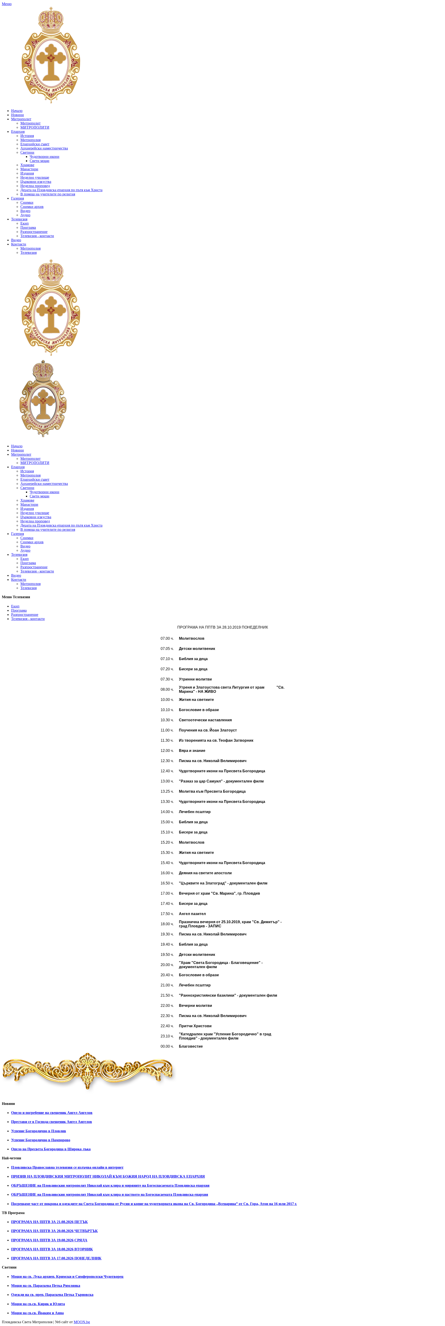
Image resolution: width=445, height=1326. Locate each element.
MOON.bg (82, 1322)
